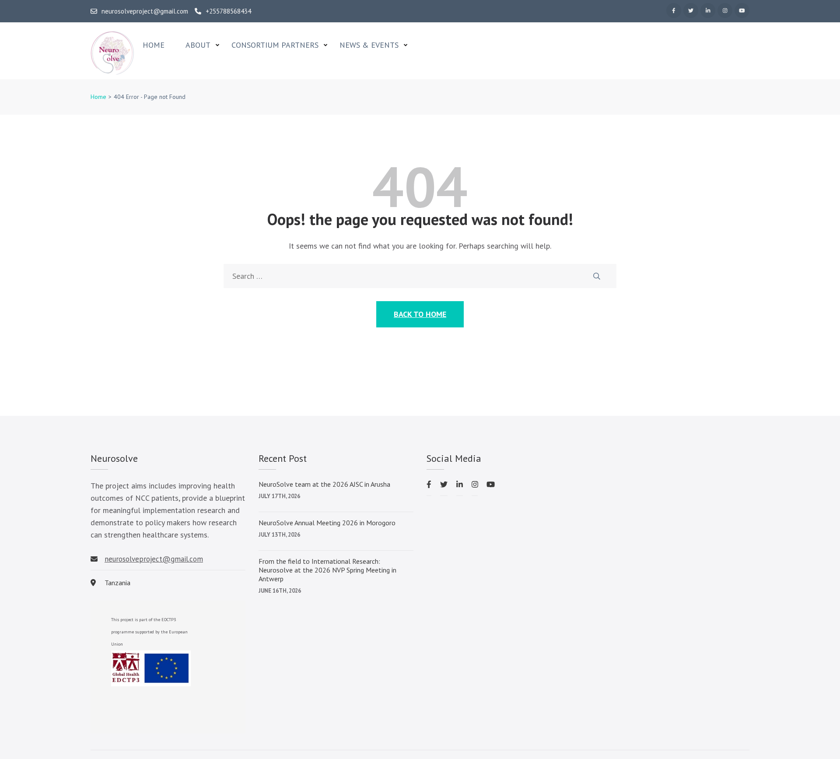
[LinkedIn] (707, 10)
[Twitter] (690, 10)
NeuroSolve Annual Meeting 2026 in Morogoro (327, 522)
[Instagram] (725, 10)
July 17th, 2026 (279, 496)
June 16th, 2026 (280, 590)
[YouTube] (742, 10)
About (198, 45)
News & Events (369, 45)
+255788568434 (228, 11)
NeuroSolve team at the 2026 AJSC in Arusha (324, 484)
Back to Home (420, 314)
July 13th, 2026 (279, 534)
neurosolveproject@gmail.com (145, 11)
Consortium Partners (274, 45)
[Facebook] (673, 10)
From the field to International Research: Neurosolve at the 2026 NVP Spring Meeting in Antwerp (327, 570)
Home (153, 45)
